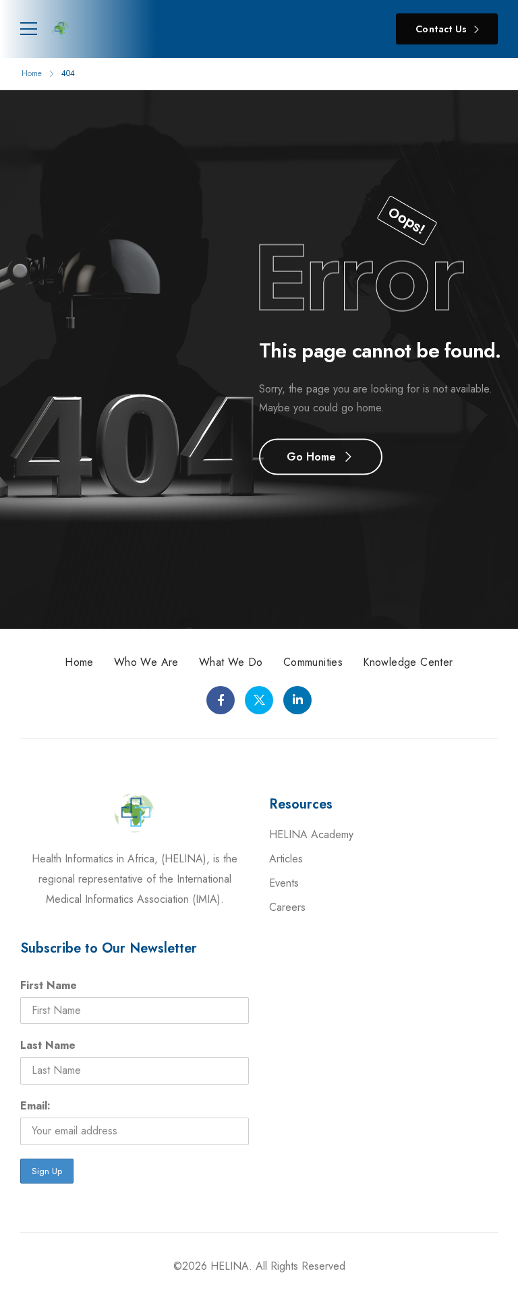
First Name (48, 985)
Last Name (48, 1045)
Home (32, 73)
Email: (35, 1106)
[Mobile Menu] (28, 29)
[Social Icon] (220, 700)
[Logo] (61, 29)
